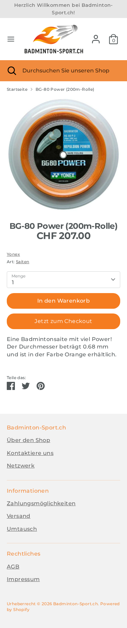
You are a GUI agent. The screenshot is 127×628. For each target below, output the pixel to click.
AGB (13, 566)
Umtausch (22, 529)
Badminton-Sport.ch (75, 603)
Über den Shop (28, 440)
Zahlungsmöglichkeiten (41, 503)
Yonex (13, 254)
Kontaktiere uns (30, 453)
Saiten (22, 261)
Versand (18, 516)
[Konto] (96, 36)
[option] (63, 154)
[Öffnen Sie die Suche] (11, 71)
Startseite (17, 89)
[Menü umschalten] (11, 39)
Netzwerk (21, 465)
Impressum (23, 579)
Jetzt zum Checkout (63, 321)
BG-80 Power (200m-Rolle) (65, 89)
